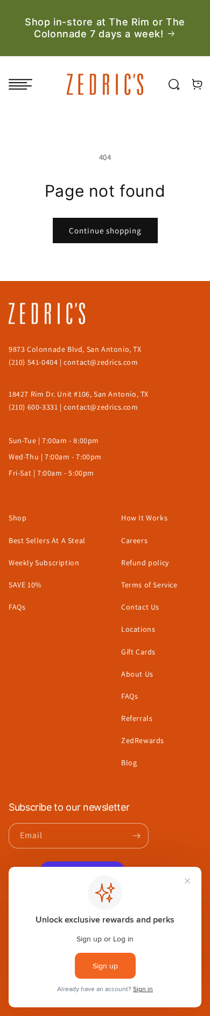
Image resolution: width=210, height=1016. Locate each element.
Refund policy (145, 562)
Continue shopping (105, 230)
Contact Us (140, 607)
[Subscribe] (136, 835)
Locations (138, 629)
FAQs (17, 607)
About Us (137, 674)
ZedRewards (142, 740)
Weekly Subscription (44, 562)
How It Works (144, 518)
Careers (134, 540)
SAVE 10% (25, 585)
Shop (17, 518)
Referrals (136, 718)
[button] (20, 84)
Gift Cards (138, 652)
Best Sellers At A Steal (47, 540)
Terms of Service (149, 585)
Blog (129, 762)
